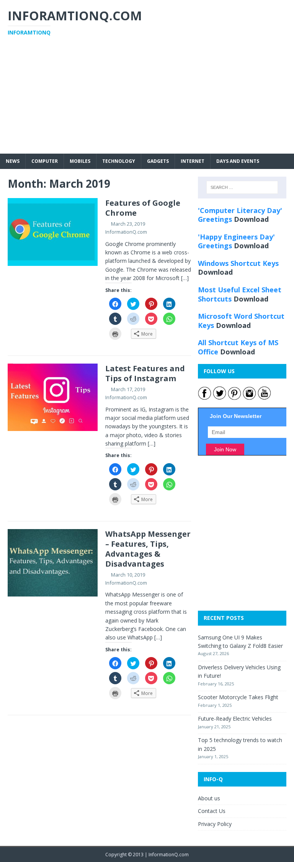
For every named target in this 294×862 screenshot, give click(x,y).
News (13, 161)
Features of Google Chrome (142, 208)
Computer (44, 161)
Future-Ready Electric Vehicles (235, 718)
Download (251, 219)
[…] (185, 278)
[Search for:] (242, 187)
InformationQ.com (126, 231)
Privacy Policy (215, 824)
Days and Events (237, 161)
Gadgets (158, 161)
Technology (118, 161)
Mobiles (80, 161)
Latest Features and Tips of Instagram (145, 373)
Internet (192, 161)
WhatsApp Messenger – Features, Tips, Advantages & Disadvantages (148, 549)
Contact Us (211, 810)
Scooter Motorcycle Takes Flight (238, 697)
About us (209, 798)
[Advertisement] (147, 100)
